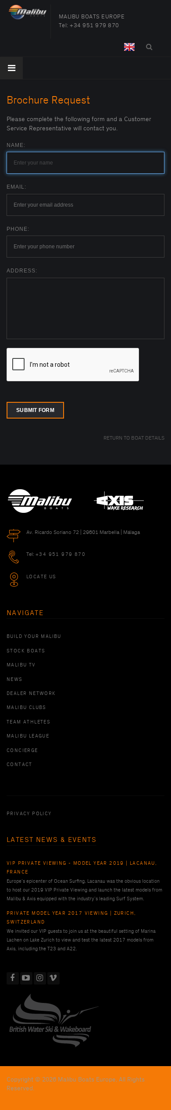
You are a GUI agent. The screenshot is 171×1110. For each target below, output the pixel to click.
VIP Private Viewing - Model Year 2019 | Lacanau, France (82, 868)
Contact (19, 764)
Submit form (35, 410)
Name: (16, 145)
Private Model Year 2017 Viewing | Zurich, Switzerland (71, 918)
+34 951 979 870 (94, 25)
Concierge (22, 750)
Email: (16, 187)
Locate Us (41, 577)
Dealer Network (31, 693)
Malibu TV (21, 665)
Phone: (18, 229)
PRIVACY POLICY (29, 813)
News (15, 679)
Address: (22, 271)
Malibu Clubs (26, 707)
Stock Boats (26, 651)
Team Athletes (28, 722)
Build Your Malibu (34, 636)
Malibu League (28, 736)
